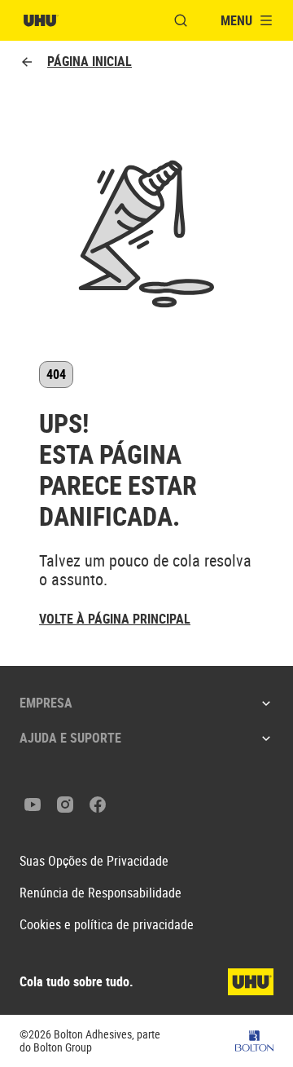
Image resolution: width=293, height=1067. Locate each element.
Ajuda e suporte (70, 738)
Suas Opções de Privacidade (94, 861)
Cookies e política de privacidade (107, 925)
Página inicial (89, 61)
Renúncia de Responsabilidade (100, 893)
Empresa (46, 703)
